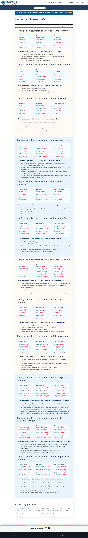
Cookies (21, 535)
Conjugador (80, 2)
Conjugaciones (22, 16)
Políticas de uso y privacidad (12, 535)
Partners (35, 535)
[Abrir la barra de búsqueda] (86, 2)
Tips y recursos (70, 2)
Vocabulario (52, 2)
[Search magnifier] (44, 8)
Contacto (25, 535)
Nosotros (30, 535)
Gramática (61, 2)
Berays (44, 2)
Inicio (16, 16)
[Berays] (11, 2)
